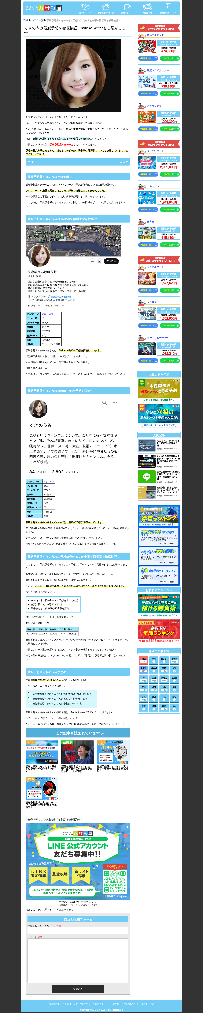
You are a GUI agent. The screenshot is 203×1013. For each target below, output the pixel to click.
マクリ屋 (152, 302)
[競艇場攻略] (147, 5)
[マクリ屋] (147, 319)
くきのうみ (49, 481)
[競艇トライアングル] (147, 87)
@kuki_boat (47, 313)
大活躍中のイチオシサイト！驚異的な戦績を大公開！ (168, 443)
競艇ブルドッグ (155, 35)
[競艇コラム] (126, 5)
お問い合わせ (112, 1003)
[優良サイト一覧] (85, 5)
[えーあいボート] (147, 168)
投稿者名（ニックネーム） (44, 925)
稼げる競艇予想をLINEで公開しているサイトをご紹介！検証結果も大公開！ (168, 475)
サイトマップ (147, 1003)
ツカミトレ (153, 186)
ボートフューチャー (158, 337)
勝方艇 (150, 221)
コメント (34, 937)
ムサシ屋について (130, 1003)
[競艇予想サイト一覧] (168, 5)
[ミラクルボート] (147, 283)
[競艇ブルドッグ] (147, 52)
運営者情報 (54, 1003)
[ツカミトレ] (147, 203)
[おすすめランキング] (106, 5)
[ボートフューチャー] (147, 354)
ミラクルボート (155, 266)
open (123, 162)
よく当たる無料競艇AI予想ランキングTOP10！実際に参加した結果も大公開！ (168, 459)
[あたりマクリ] (147, 122)
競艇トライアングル (158, 70)
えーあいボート (155, 150)
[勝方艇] (147, 238)
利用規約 (66, 1003)
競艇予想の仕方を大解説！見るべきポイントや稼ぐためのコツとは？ (168, 490)
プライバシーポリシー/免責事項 (88, 1003)
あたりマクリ (154, 105)
